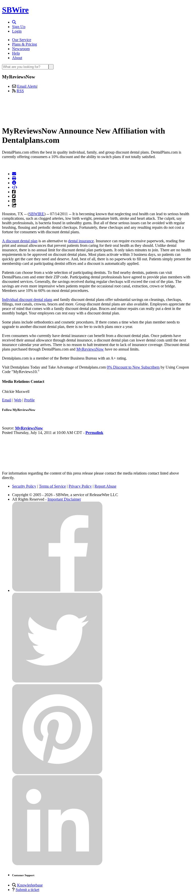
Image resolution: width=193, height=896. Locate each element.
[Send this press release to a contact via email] (14, 174)
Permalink (94, 432)
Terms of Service (52, 486)
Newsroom (21, 49)
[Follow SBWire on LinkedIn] (57, 864)
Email (6, 400)
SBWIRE (36, 214)
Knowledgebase (30, 885)
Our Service (21, 40)
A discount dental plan (19, 241)
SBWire (15, 9)
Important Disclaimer (64, 499)
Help (16, 53)
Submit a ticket (27, 889)
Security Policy (24, 486)
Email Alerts (27, 86)
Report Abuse (105, 486)
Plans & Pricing (24, 44)
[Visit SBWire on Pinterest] (57, 773)
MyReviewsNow (90, 349)
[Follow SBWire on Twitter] (57, 682)
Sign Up (18, 27)
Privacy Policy (80, 486)
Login (17, 31)
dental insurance (81, 241)
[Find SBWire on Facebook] (57, 590)
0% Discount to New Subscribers (133, 367)
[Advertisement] (96, 108)
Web (17, 400)
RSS (20, 91)
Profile (29, 400)
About (17, 58)
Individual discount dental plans (27, 299)
